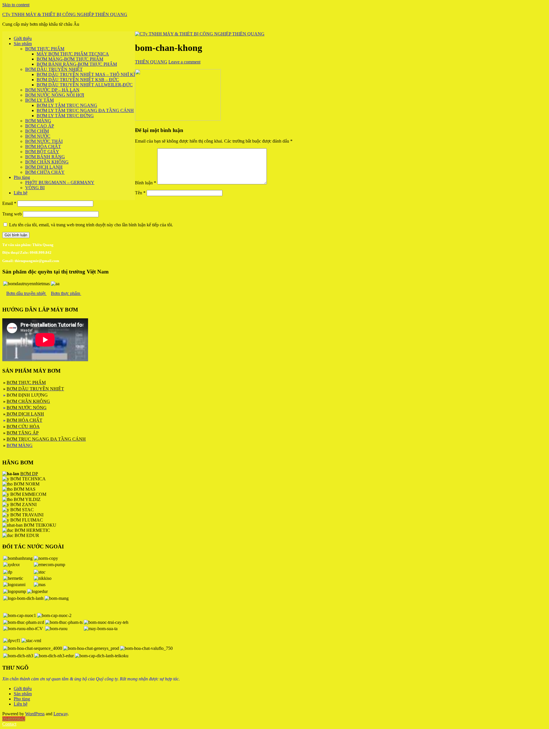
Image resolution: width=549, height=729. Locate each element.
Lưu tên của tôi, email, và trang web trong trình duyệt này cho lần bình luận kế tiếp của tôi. (91, 224)
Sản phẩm (23, 43)
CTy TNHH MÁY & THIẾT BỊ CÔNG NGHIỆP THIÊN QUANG (64, 14)
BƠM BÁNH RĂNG (45, 156)
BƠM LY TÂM (39, 100)
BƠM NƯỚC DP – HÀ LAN (52, 89)
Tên (140, 192)
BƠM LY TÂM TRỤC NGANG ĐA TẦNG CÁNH (85, 110)
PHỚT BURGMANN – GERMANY (59, 182)
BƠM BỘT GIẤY (42, 151)
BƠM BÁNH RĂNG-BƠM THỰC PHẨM (77, 64)
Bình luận (145, 182)
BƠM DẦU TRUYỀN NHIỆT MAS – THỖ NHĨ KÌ (86, 74)
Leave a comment (184, 61)
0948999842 (13, 718)
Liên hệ (20, 192)
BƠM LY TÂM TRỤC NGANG (67, 105)
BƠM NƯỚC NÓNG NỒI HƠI (54, 95)
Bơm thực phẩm (66, 293)
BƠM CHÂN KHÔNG (47, 161)
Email (9, 203)
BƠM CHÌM (37, 131)
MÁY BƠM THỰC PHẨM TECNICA (73, 53)
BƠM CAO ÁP (39, 125)
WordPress (35, 713)
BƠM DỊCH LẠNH (44, 167)
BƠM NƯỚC (37, 136)
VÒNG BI (35, 187)
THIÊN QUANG (151, 61)
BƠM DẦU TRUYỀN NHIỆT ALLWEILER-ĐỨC (85, 84)
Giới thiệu (23, 38)
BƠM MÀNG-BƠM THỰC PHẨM (70, 59)
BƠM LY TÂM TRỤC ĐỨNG (65, 115)
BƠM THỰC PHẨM (44, 48)
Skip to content (15, 4)
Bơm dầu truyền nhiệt (26, 293)
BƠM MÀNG (38, 120)
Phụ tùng (22, 177)
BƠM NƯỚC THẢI (44, 141)
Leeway (60, 713)
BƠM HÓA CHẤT (43, 146)
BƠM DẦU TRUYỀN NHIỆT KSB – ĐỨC (78, 79)
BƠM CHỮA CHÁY (45, 172)
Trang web (12, 213)
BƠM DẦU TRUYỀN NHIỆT (54, 69)
